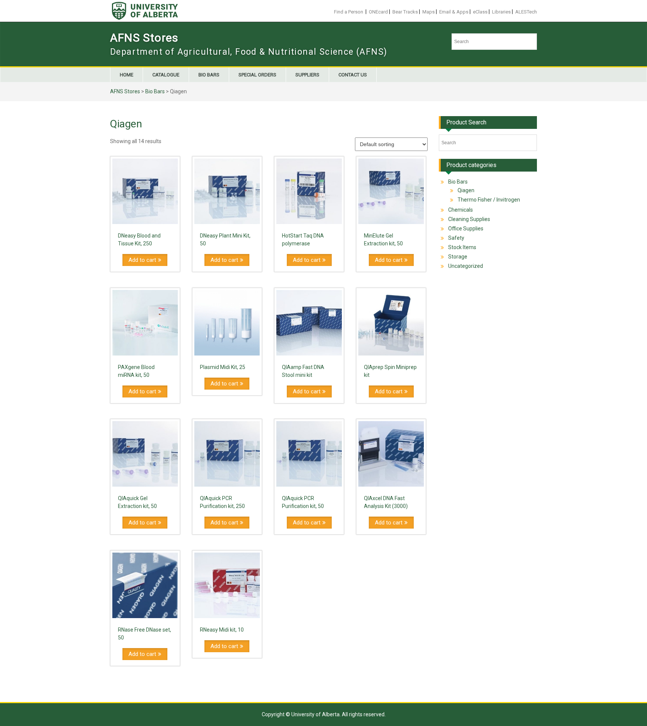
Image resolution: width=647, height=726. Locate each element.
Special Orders (257, 75)
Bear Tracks (405, 12)
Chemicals (460, 210)
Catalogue (165, 75)
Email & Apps (453, 12)
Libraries (501, 12)
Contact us (352, 75)
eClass (480, 12)
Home (126, 75)
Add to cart (142, 260)
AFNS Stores (144, 37)
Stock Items (462, 247)
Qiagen (466, 190)
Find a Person (348, 12)
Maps (428, 12)
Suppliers (307, 75)
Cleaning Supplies (469, 219)
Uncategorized (465, 266)
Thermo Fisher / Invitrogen (489, 200)
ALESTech (526, 12)
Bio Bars (208, 75)
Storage (457, 257)
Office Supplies (465, 229)
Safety (456, 238)
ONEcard (378, 12)
